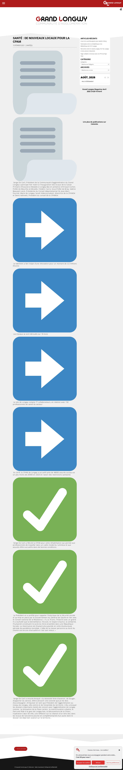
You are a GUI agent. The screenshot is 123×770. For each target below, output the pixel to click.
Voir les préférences (113, 763)
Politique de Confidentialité (98, 766)
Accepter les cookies (83, 763)
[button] (119, 750)
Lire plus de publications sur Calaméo (94, 123)
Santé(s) (29, 45)
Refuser (98, 763)
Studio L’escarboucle (39, 767)
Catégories (84, 62)
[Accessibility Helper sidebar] (121, 9)
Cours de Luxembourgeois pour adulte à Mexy (94, 41)
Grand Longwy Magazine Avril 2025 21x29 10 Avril (94, 90)
